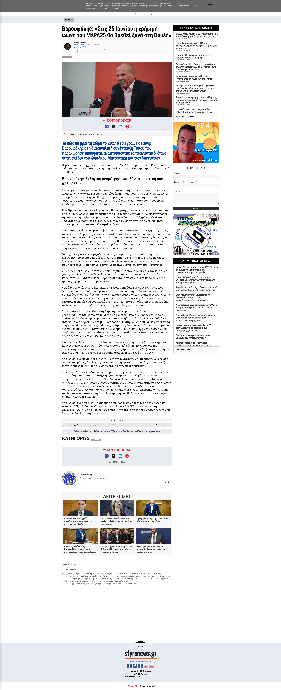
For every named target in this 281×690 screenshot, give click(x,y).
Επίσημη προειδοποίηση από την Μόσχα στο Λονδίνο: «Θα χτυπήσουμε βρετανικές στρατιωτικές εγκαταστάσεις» (196, 88)
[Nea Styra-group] (140, 666)
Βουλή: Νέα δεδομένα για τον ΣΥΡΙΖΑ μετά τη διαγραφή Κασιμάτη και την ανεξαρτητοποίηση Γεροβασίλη (197, 270)
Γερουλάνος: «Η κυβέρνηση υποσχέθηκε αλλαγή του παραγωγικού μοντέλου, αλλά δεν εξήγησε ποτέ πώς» (196, 67)
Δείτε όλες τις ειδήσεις (187, 116)
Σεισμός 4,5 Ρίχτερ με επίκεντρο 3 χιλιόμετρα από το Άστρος (193, 56)
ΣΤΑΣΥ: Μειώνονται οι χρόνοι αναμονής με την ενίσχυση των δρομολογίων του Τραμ (197, 35)
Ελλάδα (125, 431)
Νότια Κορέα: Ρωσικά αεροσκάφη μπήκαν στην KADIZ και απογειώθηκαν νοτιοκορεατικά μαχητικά (196, 318)
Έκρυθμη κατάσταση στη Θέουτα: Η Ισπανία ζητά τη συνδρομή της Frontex (194, 77)
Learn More (183, 6)
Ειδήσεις (98, 431)
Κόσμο (140, 431)
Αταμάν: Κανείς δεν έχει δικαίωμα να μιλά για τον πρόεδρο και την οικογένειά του (196, 288)
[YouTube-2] (151, 666)
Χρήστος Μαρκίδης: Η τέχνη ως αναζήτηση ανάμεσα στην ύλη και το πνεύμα (193, 345)
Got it (193, 6)
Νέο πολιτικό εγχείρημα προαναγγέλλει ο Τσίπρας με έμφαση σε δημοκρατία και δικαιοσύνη (196, 308)
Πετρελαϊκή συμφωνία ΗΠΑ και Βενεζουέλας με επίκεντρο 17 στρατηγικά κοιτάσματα (196, 46)
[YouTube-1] (146, 666)
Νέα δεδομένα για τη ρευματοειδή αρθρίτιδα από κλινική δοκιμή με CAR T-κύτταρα (195, 112)
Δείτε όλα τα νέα (184, 350)
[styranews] (129, 666)
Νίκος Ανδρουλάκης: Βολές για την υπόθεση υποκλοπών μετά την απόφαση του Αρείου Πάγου (195, 280)
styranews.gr (154, 431)
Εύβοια (114, 431)
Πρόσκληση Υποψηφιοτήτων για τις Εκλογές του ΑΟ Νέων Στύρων (193, 336)
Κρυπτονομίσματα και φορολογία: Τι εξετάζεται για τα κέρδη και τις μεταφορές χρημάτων (193, 328)
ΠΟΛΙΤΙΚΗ (67, 57)
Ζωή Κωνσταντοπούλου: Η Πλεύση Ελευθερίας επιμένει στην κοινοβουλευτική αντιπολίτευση (193, 297)
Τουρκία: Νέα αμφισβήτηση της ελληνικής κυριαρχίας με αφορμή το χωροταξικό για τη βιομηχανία (196, 100)
